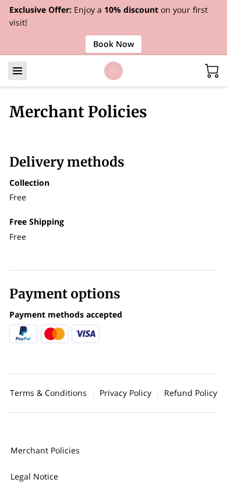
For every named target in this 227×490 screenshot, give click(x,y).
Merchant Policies (45, 450)
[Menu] (17, 71)
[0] (212, 71)
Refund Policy (190, 393)
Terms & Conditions (48, 393)
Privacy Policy (125, 393)
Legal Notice (34, 476)
